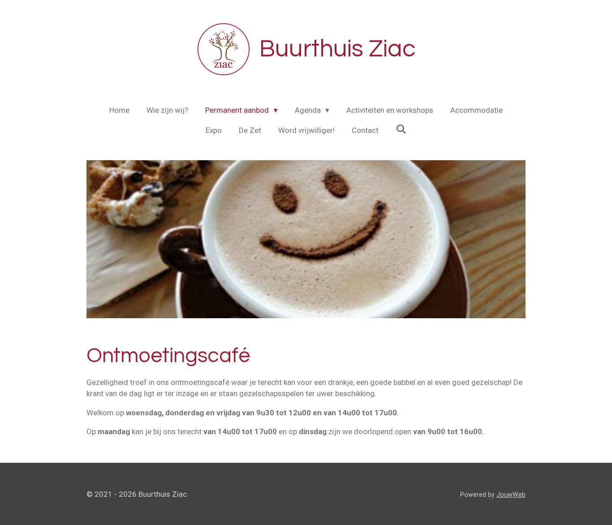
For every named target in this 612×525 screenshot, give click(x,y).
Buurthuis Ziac (337, 49)
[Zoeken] (401, 129)
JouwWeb (511, 494)
